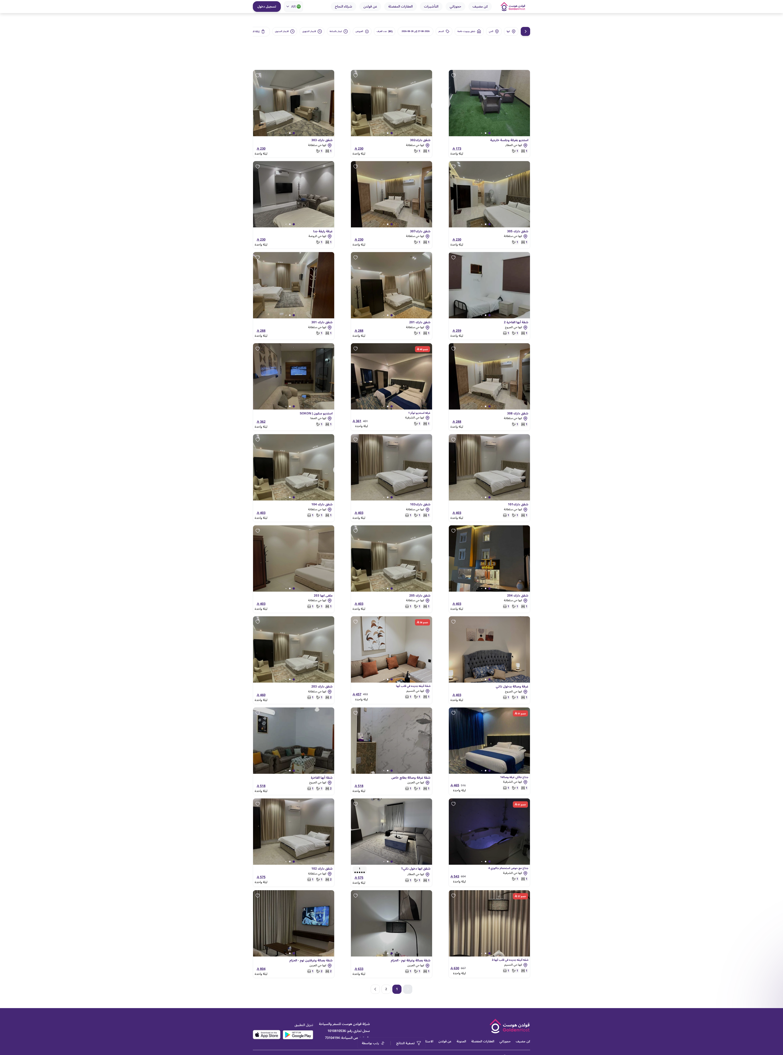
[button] (375, 989)
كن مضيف (480, 6)
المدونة (461, 1041)
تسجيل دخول (266, 6)
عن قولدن (370, 6)
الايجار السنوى (282, 31)
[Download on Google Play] (298, 1034)
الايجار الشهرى (309, 31)
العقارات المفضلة (400, 6)
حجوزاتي (455, 6)
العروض (359, 31)
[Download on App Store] (266, 1034)
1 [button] (397, 989)
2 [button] (386, 989)
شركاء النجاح (343, 6)
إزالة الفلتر (254, 31)
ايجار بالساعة (336, 31)
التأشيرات (431, 6)
